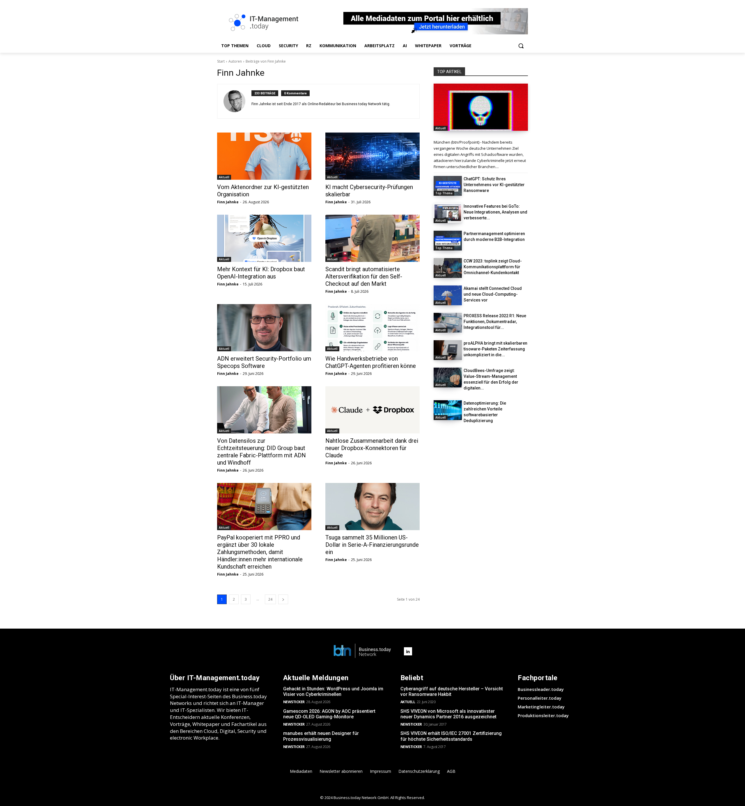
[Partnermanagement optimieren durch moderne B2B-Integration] (448, 241)
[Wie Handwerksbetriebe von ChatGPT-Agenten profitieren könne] (372, 327)
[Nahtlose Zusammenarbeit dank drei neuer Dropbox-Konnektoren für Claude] (372, 409)
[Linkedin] (408, 651)
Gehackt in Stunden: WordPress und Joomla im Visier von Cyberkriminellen (333, 691)
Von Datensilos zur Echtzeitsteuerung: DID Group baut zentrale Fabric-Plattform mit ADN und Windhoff (261, 451)
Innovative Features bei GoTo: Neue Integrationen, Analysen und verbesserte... (495, 212)
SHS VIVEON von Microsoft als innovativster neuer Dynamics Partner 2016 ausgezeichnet (448, 713)
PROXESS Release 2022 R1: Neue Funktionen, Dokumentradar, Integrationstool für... (495, 321)
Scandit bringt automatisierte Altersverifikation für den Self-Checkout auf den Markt (363, 276)
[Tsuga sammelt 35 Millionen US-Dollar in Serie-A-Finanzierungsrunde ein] (372, 506)
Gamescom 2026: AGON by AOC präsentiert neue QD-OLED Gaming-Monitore (329, 713)
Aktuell (224, 177)
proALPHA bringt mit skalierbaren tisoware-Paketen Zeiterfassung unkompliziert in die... (495, 349)
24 (270, 599)
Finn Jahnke (228, 202)
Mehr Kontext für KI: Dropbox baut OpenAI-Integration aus (261, 273)
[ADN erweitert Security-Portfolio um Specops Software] (264, 327)
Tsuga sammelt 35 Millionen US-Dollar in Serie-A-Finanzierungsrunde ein (372, 544)
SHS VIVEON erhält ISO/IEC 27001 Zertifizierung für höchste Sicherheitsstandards (451, 736)
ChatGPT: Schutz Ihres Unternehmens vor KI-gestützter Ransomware (494, 185)
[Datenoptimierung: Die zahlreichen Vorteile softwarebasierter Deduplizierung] (448, 410)
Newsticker (294, 701)
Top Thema (444, 193)
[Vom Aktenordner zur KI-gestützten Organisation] (264, 156)
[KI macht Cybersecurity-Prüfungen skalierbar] (372, 156)
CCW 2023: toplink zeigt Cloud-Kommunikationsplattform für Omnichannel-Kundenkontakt (493, 267)
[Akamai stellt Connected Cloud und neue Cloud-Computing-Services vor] (448, 295)
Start (221, 61)
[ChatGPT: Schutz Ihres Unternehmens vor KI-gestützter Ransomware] (448, 186)
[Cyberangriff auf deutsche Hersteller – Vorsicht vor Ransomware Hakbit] (481, 107)
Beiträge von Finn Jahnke (266, 61)
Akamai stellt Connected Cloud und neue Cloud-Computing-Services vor (493, 294)
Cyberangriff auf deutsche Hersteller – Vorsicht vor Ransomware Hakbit (451, 691)
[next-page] (283, 599)
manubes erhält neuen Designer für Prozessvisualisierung (321, 736)
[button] (521, 46)
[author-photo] (237, 101)
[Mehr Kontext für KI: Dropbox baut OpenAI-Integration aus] (264, 238)
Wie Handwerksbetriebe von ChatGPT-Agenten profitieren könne (370, 362)
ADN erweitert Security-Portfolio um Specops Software (264, 362)
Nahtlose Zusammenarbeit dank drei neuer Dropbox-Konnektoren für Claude (371, 448)
